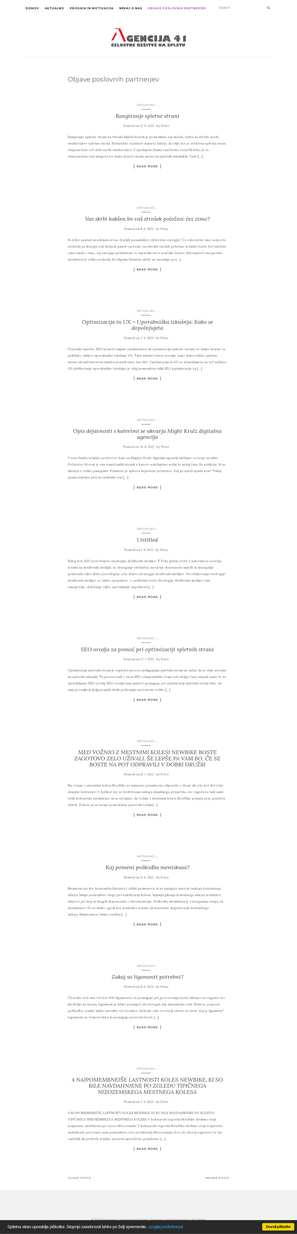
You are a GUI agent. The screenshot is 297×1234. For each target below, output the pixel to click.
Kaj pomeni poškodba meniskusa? (147, 867)
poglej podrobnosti (166, 1226)
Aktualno (54, 8)
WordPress (198, 1219)
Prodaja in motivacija (91, 8)
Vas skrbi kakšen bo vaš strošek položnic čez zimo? (147, 218)
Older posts (79, 1178)
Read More (147, 166)
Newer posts (217, 1178)
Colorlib (169, 1219)
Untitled (147, 539)
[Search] (268, 7)
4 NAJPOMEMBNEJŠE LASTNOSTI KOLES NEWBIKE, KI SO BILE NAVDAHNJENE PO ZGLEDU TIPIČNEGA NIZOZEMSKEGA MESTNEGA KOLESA (147, 1085)
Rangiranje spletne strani (147, 116)
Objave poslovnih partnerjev (177, 8)
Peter (165, 126)
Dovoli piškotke (278, 1227)
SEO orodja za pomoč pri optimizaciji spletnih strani (147, 649)
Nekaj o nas (130, 8)
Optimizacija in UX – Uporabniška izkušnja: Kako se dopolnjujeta (147, 324)
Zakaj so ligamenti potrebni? (147, 976)
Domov (32, 8)
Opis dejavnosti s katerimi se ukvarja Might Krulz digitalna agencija (147, 434)
